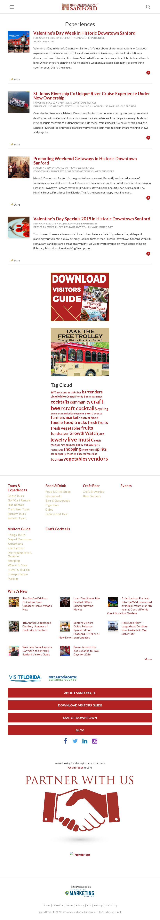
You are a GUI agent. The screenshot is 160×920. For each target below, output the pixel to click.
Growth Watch (64, 106)
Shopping (14, 560)
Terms (69, 905)
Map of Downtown (20, 539)
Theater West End (87, 453)
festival (84, 418)
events (97, 413)
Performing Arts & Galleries (20, 554)
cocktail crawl (95, 396)
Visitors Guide (19, 529)
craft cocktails (80, 408)
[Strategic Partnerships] (80, 845)
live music (82, 106)
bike (63, 396)
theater (71, 453)
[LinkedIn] (85, 743)
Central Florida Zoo (77, 396)
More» (148, 659)
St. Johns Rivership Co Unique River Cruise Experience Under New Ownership (91, 95)
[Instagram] (95, 743)
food (94, 418)
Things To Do (16, 535)
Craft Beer (91, 486)
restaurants (57, 450)
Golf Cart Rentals (19, 500)
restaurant (72, 227)
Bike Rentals (16, 505)
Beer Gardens (92, 496)
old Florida (128, 106)
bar (79, 392)
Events (126, 486)
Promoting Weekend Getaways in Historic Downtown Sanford (85, 160)
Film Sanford (16, 548)
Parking (13, 578)
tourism (57, 459)
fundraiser (60, 433)
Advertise (58, 905)
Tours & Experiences (17, 488)
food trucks (75, 422)
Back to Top (111, 905)
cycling (102, 409)
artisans (61, 392)
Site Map (98, 905)
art (53, 392)
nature (114, 106)
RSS (89, 905)
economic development (71, 413)
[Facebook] (65, 743)
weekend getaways (80, 171)
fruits (87, 428)
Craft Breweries (93, 491)
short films (88, 449)
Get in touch (76, 767)
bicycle (55, 396)
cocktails (60, 402)
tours (86, 227)
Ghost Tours (16, 496)
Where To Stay (17, 565)
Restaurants (53, 496)
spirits (101, 449)
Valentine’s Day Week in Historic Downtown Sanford (84, 33)
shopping (72, 449)
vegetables (75, 459)
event (89, 413)
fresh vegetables (66, 428)
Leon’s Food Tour (56, 514)
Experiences (96, 37)
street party (58, 453)
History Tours (17, 513)
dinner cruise (42, 106)
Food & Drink (55, 486)
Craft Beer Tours (19, 509)
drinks (54, 413)
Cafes (49, 509)
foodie (57, 422)
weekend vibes (104, 171)
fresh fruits (98, 422)
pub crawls (59, 171)
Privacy (80, 905)
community (80, 401)
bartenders (92, 391)
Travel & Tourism (19, 569)
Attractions (15, 543)
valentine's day (44, 41)
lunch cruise (99, 106)
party (79, 444)
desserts (39, 227)
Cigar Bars (52, 505)
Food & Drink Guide (58, 491)
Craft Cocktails (57, 529)
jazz (101, 433)
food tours (41, 171)
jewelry (59, 439)
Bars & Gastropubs (57, 500)
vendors (98, 458)
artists (72, 392)
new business (68, 444)
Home (46, 905)
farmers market (65, 417)
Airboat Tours (17, 518)
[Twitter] (75, 743)
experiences (55, 227)
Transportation (18, 574)
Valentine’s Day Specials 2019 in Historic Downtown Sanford (91, 218)
